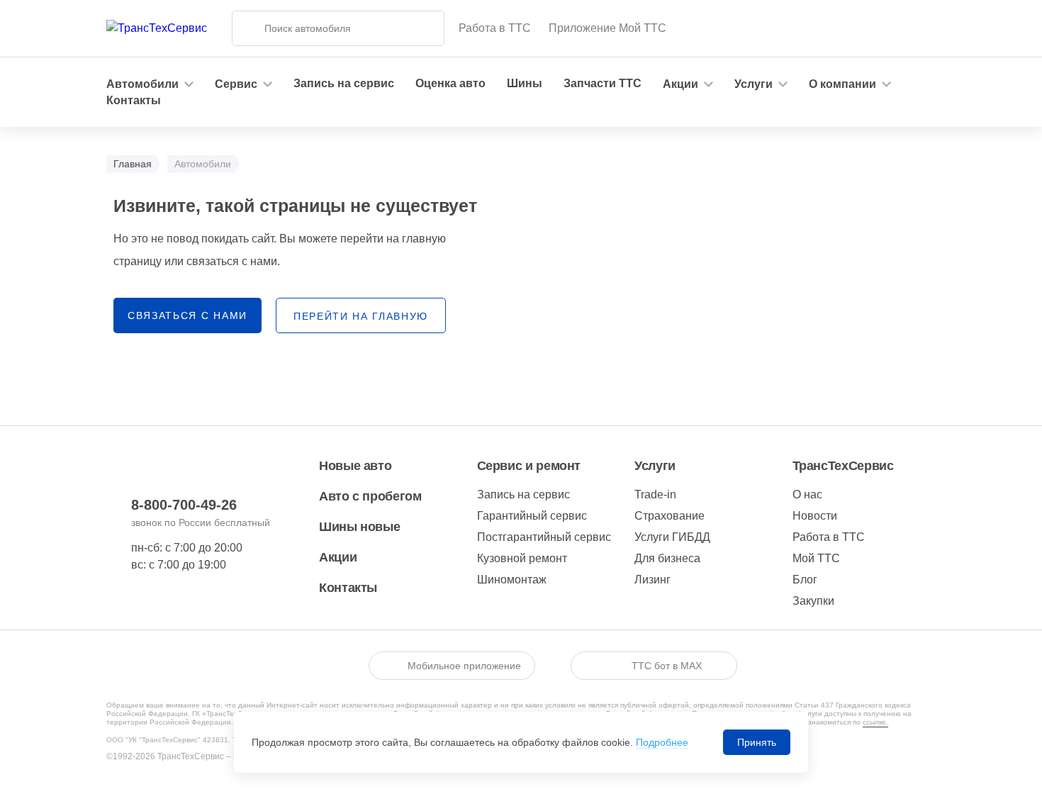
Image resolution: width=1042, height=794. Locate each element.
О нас (807, 494)
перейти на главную (360, 316)
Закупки (813, 601)
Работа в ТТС (495, 28)
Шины (524, 83)
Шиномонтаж (512, 580)
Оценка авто (450, 83)
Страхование (669, 516)
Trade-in (655, 494)
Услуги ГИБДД (672, 537)
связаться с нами (187, 315)
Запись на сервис (343, 83)
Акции (338, 557)
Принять (756, 742)
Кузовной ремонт (522, 558)
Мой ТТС (816, 558)
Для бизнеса (667, 558)
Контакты (133, 100)
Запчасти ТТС (603, 83)
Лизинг (652, 580)
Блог (804, 580)
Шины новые (359, 527)
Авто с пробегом (370, 496)
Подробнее (662, 742)
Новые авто (355, 466)
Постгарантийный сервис (544, 537)
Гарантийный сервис (532, 516)
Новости (814, 516)
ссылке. (875, 722)
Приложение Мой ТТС (607, 28)
